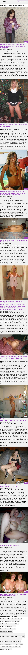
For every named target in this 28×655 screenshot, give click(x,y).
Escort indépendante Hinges (7, 621)
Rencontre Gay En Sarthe (6, 649)
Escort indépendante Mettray (17, 636)
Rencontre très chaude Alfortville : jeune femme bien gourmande (13, 595)
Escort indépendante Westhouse (7, 634)
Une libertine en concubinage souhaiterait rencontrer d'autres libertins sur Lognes (13, 419)
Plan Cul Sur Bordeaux (16, 618)
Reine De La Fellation (5, 618)
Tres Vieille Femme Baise (14, 646)
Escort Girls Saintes (14, 623)
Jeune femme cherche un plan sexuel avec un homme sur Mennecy (12, 544)
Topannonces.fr (4, 646)
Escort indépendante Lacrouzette (8, 626)
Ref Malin (3, 2)
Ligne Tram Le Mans (5, 636)
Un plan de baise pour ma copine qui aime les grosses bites (13, 125)
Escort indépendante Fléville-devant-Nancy (10, 641)
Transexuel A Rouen (18, 644)
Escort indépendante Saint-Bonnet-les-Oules (10, 639)
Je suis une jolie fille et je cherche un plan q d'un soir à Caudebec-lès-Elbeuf (13, 357)
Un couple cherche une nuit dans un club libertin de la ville (13, 241)
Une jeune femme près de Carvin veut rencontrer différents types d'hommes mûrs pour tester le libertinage (12, 193)
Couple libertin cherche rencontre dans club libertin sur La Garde (13, 485)
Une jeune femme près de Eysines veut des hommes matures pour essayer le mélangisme (12, 46)
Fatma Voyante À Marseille (6, 644)
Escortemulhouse (21, 634)
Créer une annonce (22, 1)
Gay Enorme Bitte (4, 623)
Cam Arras (17, 621)
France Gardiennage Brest (6, 631)
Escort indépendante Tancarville (7, 628)
